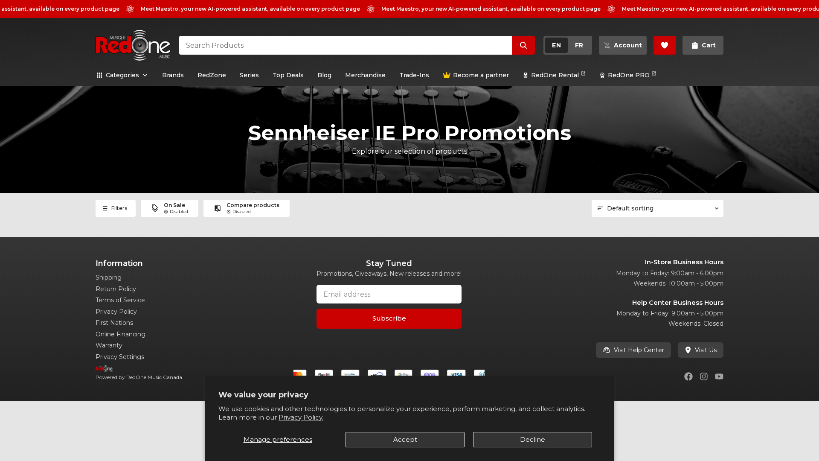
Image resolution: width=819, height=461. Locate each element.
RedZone (211, 75)
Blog (324, 75)
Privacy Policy (116, 311)
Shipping (109, 277)
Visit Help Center (639, 350)
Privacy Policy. (301, 417)
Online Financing (120, 334)
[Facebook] (688, 376)
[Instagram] (704, 376)
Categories (122, 75)
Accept (405, 439)
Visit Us (706, 350)
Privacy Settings (120, 357)
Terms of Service (120, 300)
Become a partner (481, 75)
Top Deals (288, 75)
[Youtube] (719, 376)
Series (249, 75)
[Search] (523, 45)
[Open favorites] (664, 45)
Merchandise (365, 75)
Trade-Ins (414, 75)
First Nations (114, 323)
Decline (532, 439)
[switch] (567, 45)
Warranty (109, 345)
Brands (173, 75)
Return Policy (116, 289)
